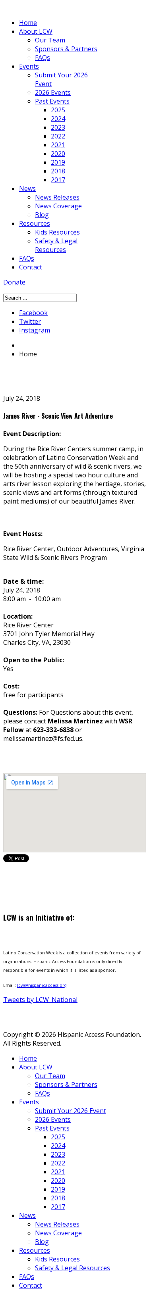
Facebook (33, 312)
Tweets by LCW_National (40, 999)
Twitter (30, 321)
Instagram (34, 330)
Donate (14, 282)
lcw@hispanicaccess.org (41, 985)
